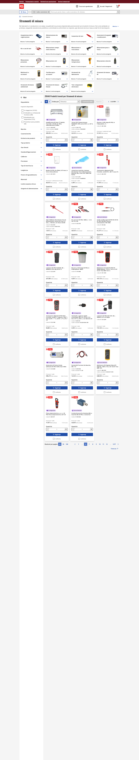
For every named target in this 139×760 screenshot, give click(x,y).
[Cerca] (118, 12)
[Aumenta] (65, 139)
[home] (20, 16)
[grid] (46, 101)
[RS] (21, 6)
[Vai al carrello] (118, 6)
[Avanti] (118, 101)
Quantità (49, 137)
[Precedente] (108, 101)
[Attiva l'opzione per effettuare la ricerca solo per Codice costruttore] (48, 12)
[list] (49, 101)
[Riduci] (47, 139)
